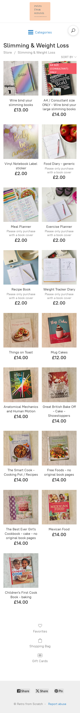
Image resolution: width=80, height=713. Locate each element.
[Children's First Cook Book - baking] (20, 570)
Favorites (40, 631)
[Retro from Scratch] (40, 11)
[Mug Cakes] (59, 330)
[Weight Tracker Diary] (59, 267)
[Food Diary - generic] (59, 141)
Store (7, 52)
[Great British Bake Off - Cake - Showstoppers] (59, 384)
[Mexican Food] (59, 507)
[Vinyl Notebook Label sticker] (20, 141)
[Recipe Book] (20, 267)
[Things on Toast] (20, 330)
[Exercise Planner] (59, 204)
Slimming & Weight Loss (36, 52)
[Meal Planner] (20, 204)
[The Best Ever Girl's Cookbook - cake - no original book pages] (20, 507)
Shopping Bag (40, 646)
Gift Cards (40, 661)
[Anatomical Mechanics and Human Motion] (20, 384)
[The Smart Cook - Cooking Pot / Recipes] (20, 448)
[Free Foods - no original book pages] (59, 448)
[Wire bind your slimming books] (20, 78)
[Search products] (73, 30)
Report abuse (57, 704)
